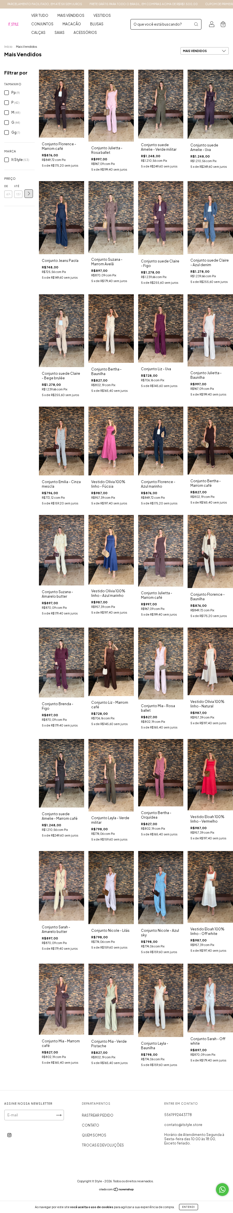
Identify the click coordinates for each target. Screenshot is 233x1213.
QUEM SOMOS (94, 1135)
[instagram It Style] (9, 1135)
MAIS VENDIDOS (70, 15)
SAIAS (60, 32)
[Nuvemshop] (116, 1190)
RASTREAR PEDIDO (97, 1115)
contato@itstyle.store (183, 1125)
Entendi (188, 1207)
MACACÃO (72, 24)
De (6, 186)
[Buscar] (196, 24)
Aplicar (28, 193)
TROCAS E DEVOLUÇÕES (103, 1145)
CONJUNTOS (42, 24)
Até (16, 186)
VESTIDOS (102, 15)
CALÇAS (38, 32)
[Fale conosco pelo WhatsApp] (222, 1189)
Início (8, 46)
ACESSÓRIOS (85, 32)
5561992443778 (178, 1115)
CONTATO (90, 1125)
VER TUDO (39, 15)
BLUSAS (96, 24)
